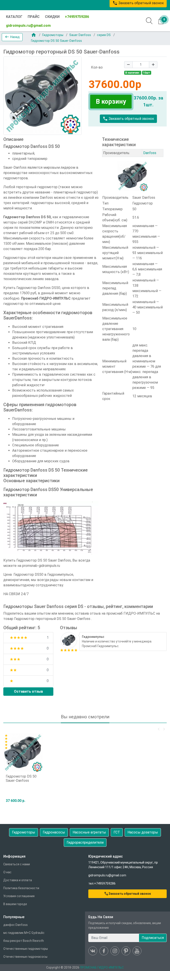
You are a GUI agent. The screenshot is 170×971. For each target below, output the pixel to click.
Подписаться (153, 938)
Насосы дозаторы (143, 832)
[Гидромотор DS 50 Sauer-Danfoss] (23, 752)
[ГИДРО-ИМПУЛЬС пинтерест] (126, 950)
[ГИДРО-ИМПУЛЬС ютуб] (137, 950)
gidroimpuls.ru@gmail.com (28, 25)
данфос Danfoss (15, 925)
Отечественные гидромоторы (25, 948)
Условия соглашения (19, 896)
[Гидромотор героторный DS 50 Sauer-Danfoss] (69, 640)
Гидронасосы (54, 832)
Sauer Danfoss (80, 35)
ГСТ (117, 832)
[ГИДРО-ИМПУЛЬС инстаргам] (114, 950)
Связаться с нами (16, 864)
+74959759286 (77, 17)
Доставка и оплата (17, 880)
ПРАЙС (34, 17)
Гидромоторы (53, 35)
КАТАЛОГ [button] (14, 17)
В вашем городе (15, 904)
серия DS (104, 35)
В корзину (111, 101)
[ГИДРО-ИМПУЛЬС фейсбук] (103, 950)
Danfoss (149, 153)
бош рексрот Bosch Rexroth (23, 940)
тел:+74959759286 (102, 883)
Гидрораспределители (85, 842)
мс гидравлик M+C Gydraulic (23, 933)
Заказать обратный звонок (128, 118)
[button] (12, 37)
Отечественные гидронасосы (25, 956)
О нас (7, 872)
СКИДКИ (52, 17)
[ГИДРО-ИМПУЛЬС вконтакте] (92, 950)
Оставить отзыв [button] (28, 691)
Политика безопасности (21, 888)
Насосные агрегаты (89, 832)
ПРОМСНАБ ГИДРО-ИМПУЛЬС (102, 967)
